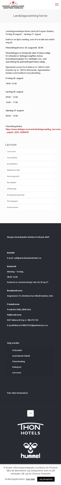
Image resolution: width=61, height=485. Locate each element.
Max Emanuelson (20, 393)
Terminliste (12, 157)
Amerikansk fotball (21, 356)
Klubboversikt (13, 170)
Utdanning (11, 189)
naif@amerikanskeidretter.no (27, 258)
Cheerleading (18, 361)
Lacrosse (11, 151)
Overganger (12, 201)
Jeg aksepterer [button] (46, 479)
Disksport (16, 367)
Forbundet (17, 350)
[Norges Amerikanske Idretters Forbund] (13, 5)
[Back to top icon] (30, 413)
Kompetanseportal (15, 195)
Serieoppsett (13, 176)
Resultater (11, 182)
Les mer (30, 479)
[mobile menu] (56, 4)
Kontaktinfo (12, 164)
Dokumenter (12, 207)
